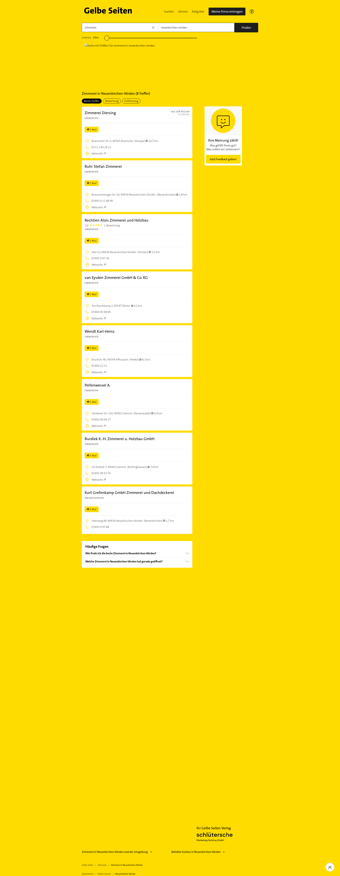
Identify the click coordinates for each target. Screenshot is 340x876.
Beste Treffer (91, 101)
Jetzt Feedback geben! (223, 159)
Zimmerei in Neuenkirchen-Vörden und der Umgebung (115, 852)
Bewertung (112, 101)
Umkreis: (90, 37)
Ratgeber (198, 11)
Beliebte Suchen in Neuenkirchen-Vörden (196, 852)
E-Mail (93, 129)
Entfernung (131, 101)
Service (183, 11)
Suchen (169, 11)
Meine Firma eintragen (227, 11)
